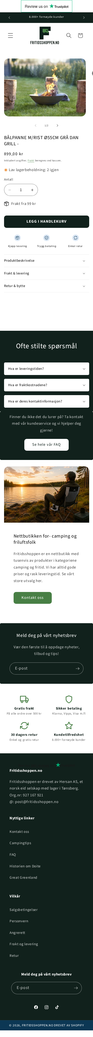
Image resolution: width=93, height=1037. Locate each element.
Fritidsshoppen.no (37, 1025)
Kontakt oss (32, 597)
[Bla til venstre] (35, 125)
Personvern (19, 921)
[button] (10, 35)
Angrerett (17, 932)
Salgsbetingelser (24, 909)
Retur (14, 955)
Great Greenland (23, 877)
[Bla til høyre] (57, 125)
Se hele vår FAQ (46, 444)
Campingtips (20, 843)
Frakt (31, 160)
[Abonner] (77, 668)
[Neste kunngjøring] (84, 17)
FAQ (13, 854)
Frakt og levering (24, 944)
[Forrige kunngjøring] (9, 17)
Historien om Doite (25, 866)
